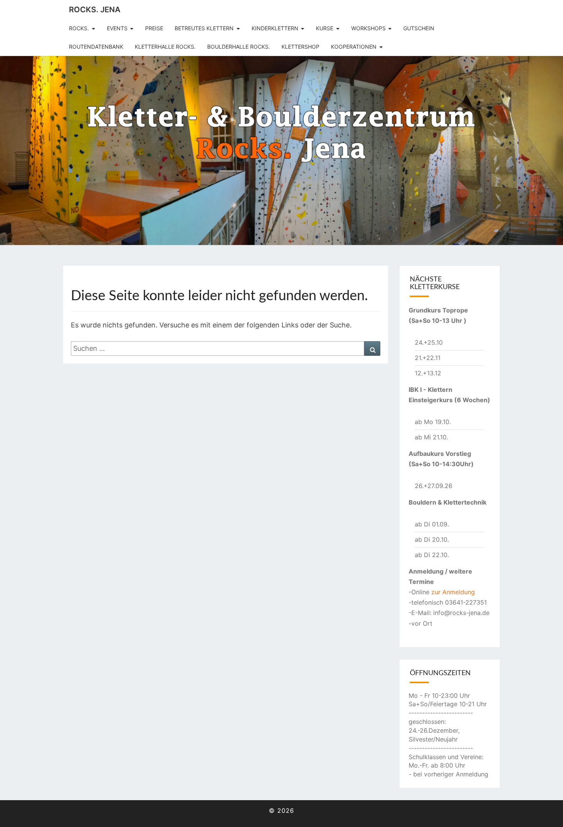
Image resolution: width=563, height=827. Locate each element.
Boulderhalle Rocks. (238, 46)
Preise (154, 28)
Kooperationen (353, 46)
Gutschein (418, 28)
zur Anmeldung (453, 592)
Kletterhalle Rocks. (165, 46)
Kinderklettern (275, 28)
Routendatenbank (96, 46)
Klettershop (300, 46)
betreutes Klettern (204, 28)
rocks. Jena (94, 9)
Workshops (368, 28)
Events (117, 28)
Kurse (324, 28)
